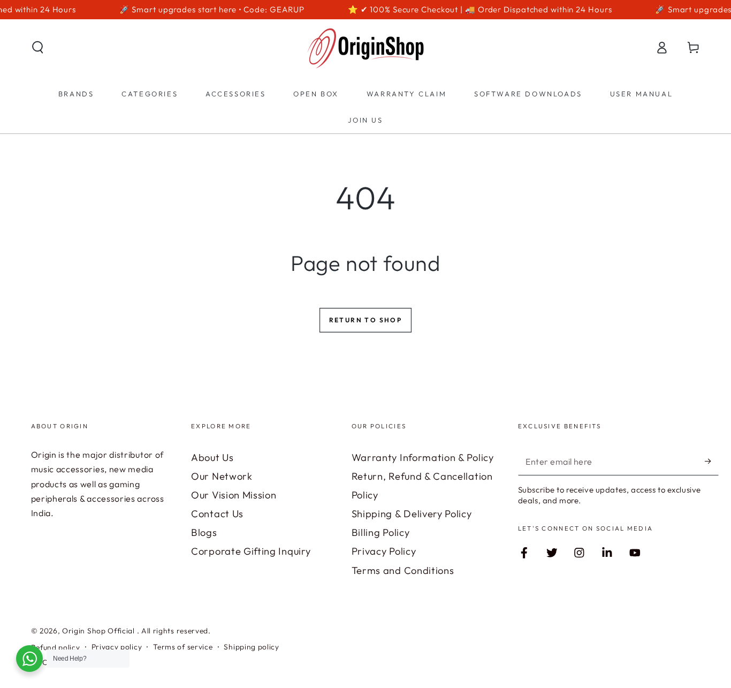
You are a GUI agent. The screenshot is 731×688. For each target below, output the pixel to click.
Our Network (222, 476)
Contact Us (217, 514)
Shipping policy (251, 647)
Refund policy (55, 647)
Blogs (204, 532)
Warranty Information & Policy (423, 457)
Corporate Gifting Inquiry (250, 551)
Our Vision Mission (233, 495)
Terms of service (182, 647)
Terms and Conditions (403, 570)
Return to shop (365, 320)
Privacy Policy (384, 551)
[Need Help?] (29, 658)
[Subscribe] (712, 461)
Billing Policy (381, 532)
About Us (212, 457)
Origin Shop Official (99, 631)
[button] (37, 47)
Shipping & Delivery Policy (412, 514)
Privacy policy (117, 647)
